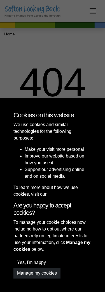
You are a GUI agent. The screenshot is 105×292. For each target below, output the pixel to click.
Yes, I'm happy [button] (31, 262)
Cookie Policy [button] (61, 194)
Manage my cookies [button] (37, 273)
